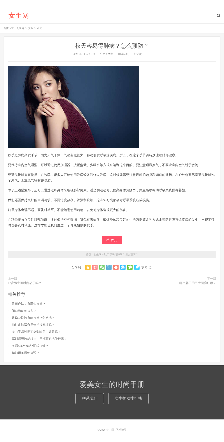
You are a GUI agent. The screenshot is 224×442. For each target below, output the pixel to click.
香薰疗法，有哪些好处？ (29, 303)
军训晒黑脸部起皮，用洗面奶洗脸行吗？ (39, 339)
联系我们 (90, 398)
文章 (110, 53)
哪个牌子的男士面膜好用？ (197, 283)
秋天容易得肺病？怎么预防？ (112, 46)
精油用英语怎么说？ (25, 353)
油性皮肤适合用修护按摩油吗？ (33, 325)
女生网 (18, 15)
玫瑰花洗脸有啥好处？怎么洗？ (33, 318)
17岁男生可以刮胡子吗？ (25, 283)
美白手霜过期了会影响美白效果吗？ (36, 332)
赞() (114, 240)
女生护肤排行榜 (128, 398)
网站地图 (121, 429)
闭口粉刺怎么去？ (24, 310)
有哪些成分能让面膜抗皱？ (30, 346)
